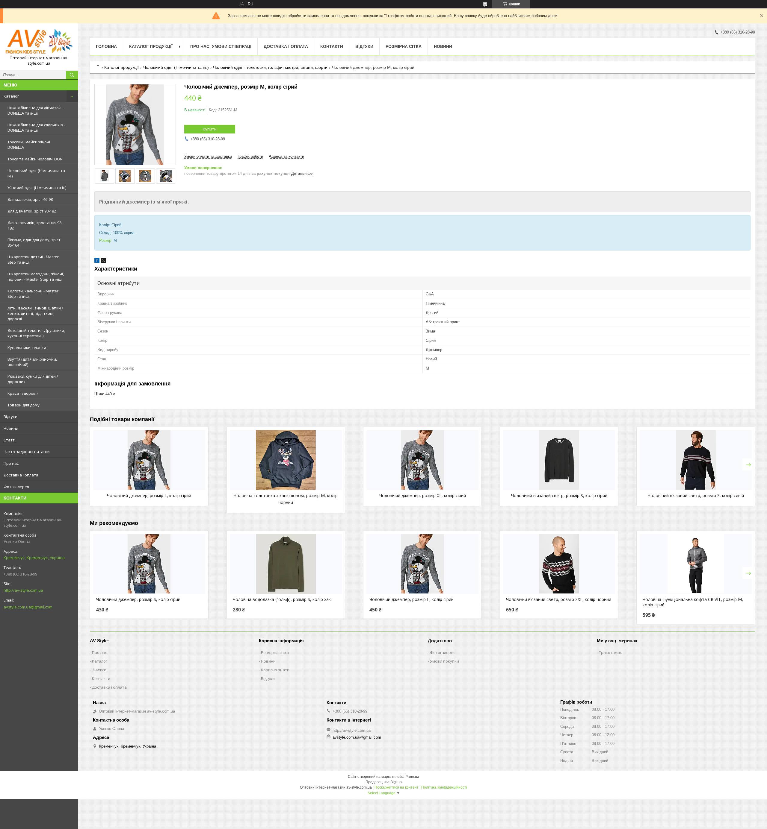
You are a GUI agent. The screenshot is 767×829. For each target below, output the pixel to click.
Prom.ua (412, 777)
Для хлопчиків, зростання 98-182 (35, 225)
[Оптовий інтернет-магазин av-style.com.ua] (38, 41)
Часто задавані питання (27, 451)
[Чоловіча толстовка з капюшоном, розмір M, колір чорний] (286, 460)
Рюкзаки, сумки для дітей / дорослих (32, 378)
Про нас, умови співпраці (220, 46)
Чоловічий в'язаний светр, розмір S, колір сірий (559, 495)
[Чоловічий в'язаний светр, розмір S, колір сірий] (559, 460)
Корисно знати (275, 669)
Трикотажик (610, 652)
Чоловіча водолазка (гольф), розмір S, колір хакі (282, 599)
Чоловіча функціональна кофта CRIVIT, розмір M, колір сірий (693, 602)
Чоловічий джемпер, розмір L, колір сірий (149, 495)
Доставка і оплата (21, 475)
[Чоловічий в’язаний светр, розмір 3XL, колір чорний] (559, 564)
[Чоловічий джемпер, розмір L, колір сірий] (149, 460)
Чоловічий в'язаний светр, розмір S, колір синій (696, 495)
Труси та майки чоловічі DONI (35, 159)
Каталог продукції (151, 46)
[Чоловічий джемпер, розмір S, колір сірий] (149, 564)
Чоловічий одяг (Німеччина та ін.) (36, 173)
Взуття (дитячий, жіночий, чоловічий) (32, 361)
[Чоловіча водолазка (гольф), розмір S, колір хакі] (286, 564)
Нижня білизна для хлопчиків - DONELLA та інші (36, 127)
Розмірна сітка (404, 46)
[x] (103, 261)
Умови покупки (444, 661)
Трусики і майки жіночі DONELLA (28, 144)
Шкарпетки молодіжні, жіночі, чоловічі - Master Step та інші (35, 276)
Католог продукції (121, 67)
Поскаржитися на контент (397, 787)
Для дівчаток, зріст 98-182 (31, 211)
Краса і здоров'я (23, 393)
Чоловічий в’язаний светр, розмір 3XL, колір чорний (558, 599)
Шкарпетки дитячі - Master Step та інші (33, 259)
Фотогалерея (16, 486)
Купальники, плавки (26, 347)
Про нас (11, 463)
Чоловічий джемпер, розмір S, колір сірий (138, 599)
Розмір (105, 240)
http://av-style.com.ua (23, 590)
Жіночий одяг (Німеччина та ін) (36, 187)
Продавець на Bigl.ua (384, 782)
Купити (210, 129)
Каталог (11, 96)
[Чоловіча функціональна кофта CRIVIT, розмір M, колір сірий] (696, 564)
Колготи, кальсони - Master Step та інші (32, 293)
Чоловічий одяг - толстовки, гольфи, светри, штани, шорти (270, 67)
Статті (10, 440)
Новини (11, 428)
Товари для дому (23, 405)
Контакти (331, 46)
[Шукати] (72, 75)
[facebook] (96, 261)
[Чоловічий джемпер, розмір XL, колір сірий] (422, 460)
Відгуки (10, 416)
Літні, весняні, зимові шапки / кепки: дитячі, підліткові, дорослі (35, 313)
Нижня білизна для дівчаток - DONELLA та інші (35, 110)
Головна (106, 46)
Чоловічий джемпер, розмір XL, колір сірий (422, 495)
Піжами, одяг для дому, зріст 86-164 (34, 242)
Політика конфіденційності (444, 787)
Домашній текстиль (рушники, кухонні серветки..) (36, 333)
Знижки (99, 669)
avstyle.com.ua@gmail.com (28, 607)
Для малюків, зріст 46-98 (30, 199)
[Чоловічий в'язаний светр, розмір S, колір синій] (696, 460)
